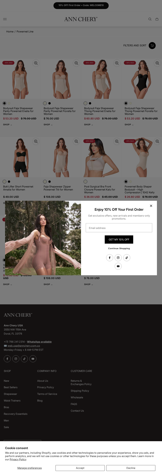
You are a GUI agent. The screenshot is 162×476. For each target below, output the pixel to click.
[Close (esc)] (151, 205)
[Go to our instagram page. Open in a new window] (118, 257)
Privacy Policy (18, 459)
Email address (97, 228)
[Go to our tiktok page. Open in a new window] (126, 257)
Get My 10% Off (119, 239)
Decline (130, 468)
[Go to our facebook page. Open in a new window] (109, 257)
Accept (80, 468)
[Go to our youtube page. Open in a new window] (118, 266)
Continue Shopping (119, 248)
